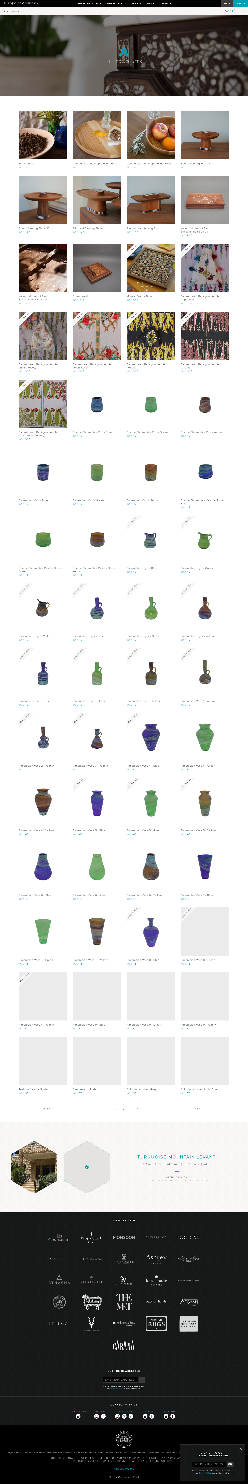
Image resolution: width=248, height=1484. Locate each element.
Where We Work (89, 4)
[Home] (20, 3)
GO (142, 1379)
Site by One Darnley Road (124, 1477)
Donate (240, 3)
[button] (234, 10)
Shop (227, 3)
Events (136, 3)
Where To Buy (116, 3)
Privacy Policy (116, 1388)
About (165, 4)
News (151, 3)
